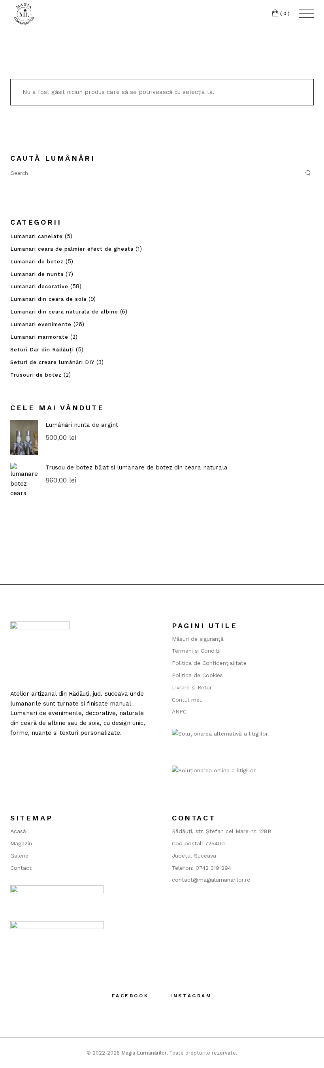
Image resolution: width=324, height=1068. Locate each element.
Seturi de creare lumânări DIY (52, 362)
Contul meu (187, 699)
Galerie (19, 855)
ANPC (179, 711)
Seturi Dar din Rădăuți (42, 350)
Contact (21, 868)
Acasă (18, 831)
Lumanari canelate (36, 236)
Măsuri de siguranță (198, 639)
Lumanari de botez (37, 262)
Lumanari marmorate (39, 337)
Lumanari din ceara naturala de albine (64, 312)
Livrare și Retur (192, 687)
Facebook (130, 996)
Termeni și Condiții (196, 651)
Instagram (191, 996)
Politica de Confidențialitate (209, 663)
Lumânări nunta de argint (81, 424)
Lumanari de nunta (37, 274)
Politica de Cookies (197, 675)
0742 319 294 (213, 868)
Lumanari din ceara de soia (48, 299)
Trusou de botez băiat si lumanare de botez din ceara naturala (136, 467)
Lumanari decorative (39, 286)
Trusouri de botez (36, 375)
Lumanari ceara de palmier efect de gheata (72, 249)
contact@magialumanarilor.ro (211, 880)
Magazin (21, 843)
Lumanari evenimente (41, 324)
